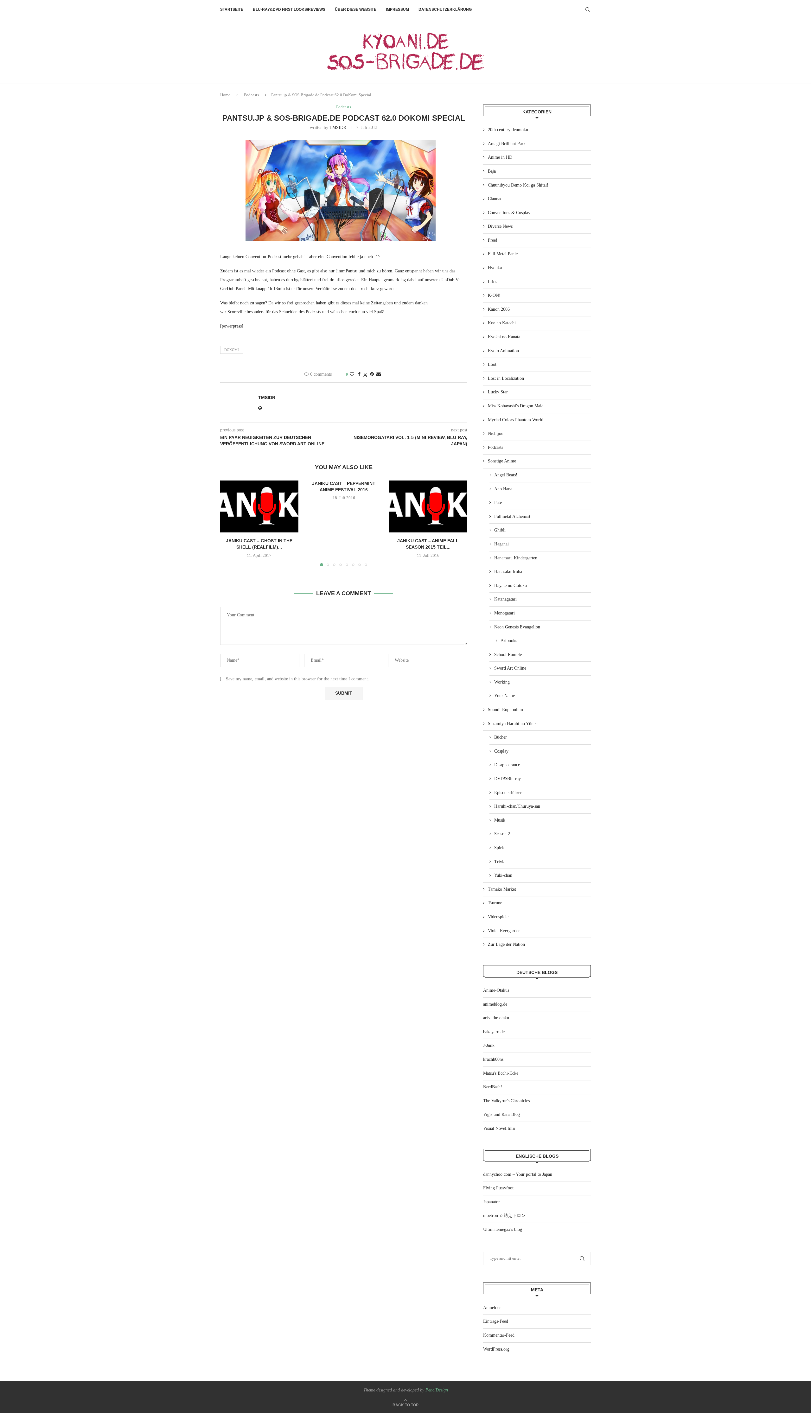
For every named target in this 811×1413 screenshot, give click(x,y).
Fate (498, 502)
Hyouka (495, 267)
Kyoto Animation (503, 350)
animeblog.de (495, 1004)
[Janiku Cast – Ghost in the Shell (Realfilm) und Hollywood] (259, 506)
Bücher (500, 737)
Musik (499, 820)
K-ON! (494, 295)
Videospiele (498, 916)
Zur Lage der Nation (506, 944)
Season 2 (502, 833)
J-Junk (489, 1045)
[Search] (587, 9)
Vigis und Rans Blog (501, 1114)
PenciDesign (436, 1390)
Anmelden (492, 1307)
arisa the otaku (496, 1017)
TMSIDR (337, 127)
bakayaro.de (494, 1031)
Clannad (495, 198)
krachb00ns (493, 1059)
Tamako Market (502, 889)
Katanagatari (505, 599)
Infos (492, 281)
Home (225, 94)
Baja (492, 171)
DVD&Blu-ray (507, 778)
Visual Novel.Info (499, 1128)
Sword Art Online (510, 668)
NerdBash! (492, 1087)
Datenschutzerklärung (445, 9)
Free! (492, 240)
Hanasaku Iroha (508, 571)
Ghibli (500, 530)
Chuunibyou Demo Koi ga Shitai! (518, 185)
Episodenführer (508, 792)
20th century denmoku (508, 129)
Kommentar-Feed (498, 1335)
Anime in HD (500, 157)
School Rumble (508, 654)
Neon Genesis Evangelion (517, 627)
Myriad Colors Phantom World (515, 419)
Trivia (499, 861)
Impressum (397, 9)
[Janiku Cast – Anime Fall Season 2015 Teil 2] (428, 506)
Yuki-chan (503, 875)
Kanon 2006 (499, 309)
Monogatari (504, 613)
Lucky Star (498, 392)
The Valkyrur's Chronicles (506, 1100)
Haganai (501, 544)
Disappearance (507, 764)
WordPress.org (496, 1349)
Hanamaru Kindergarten (515, 558)
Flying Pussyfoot (498, 1188)
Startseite (231, 9)
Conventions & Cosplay (509, 212)
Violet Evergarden (504, 930)
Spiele (499, 847)
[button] (228, 523)
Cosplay (501, 751)
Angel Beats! (505, 475)
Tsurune (495, 903)
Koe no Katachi (502, 323)
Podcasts (251, 94)
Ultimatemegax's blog (502, 1229)
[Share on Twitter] (365, 375)
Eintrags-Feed (495, 1321)
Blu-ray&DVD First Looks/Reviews (289, 9)
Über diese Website (355, 9)
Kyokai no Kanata (504, 336)
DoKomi (231, 350)
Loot (492, 364)
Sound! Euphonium (505, 709)
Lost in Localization (506, 378)
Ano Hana (503, 489)
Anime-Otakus (496, 990)
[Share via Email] (378, 374)
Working (502, 682)
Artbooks (509, 640)
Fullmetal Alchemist (512, 516)
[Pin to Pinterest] (372, 374)
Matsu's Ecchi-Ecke (500, 1073)
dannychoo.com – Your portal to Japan (517, 1174)
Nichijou (495, 433)
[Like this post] (352, 374)
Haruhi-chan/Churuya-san (517, 806)
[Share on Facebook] (359, 374)
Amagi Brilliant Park (507, 143)
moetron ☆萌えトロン (504, 1215)
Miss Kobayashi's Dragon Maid (516, 406)
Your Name (504, 695)
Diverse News (500, 226)
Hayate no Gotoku (510, 585)
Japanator (491, 1202)
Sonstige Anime (502, 461)
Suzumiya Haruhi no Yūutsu (513, 723)
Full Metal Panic (503, 253)
